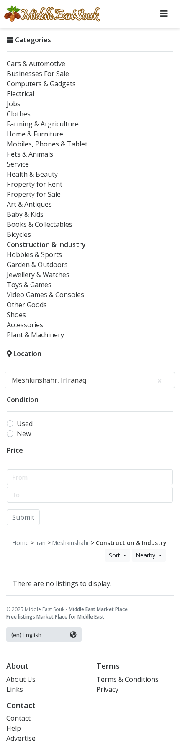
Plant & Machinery (35, 334)
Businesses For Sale (38, 73)
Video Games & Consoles (45, 294)
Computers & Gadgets (41, 83)
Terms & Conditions (127, 679)
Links (14, 689)
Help (13, 728)
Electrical (20, 93)
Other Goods (27, 304)
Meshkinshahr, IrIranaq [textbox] (49, 380)
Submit (23, 517)
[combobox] (90, 380)
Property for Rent (34, 184)
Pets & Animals (30, 154)
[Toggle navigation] (164, 14)
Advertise (21, 738)
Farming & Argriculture (43, 123)
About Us (21, 679)
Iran (41, 543)
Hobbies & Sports (34, 254)
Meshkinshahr (70, 543)
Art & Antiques (29, 204)
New (24, 433)
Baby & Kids (25, 214)
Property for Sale (34, 194)
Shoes (16, 314)
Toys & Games (29, 284)
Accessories (25, 324)
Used (25, 423)
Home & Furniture (35, 134)
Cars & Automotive (36, 63)
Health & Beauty (32, 174)
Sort (115, 555)
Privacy (107, 689)
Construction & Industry (46, 244)
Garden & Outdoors (37, 264)
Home (21, 543)
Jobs (14, 103)
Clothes (19, 113)
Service (18, 164)
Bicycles (19, 234)
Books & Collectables (39, 224)
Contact (18, 718)
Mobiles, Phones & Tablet (47, 144)
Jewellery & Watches (38, 274)
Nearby (146, 555)
